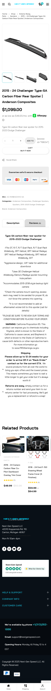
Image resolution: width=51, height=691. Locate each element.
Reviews (35, 223)
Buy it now (26, 151)
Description (13, 223)
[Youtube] (14, 549)
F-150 (30, 463)
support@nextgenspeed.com (16, 535)
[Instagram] (9, 549)
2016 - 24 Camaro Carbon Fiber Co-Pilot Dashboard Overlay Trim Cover (12, 470)
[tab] (13, 223)
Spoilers (13, 16)
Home (4, 14)
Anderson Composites (22, 201)
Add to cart (30, 142)
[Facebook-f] (4, 549)
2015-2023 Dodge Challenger (32, 204)
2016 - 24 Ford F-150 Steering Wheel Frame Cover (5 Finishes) (37, 472)
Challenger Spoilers (40, 201)
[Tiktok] (19, 549)
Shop (13, 14)
